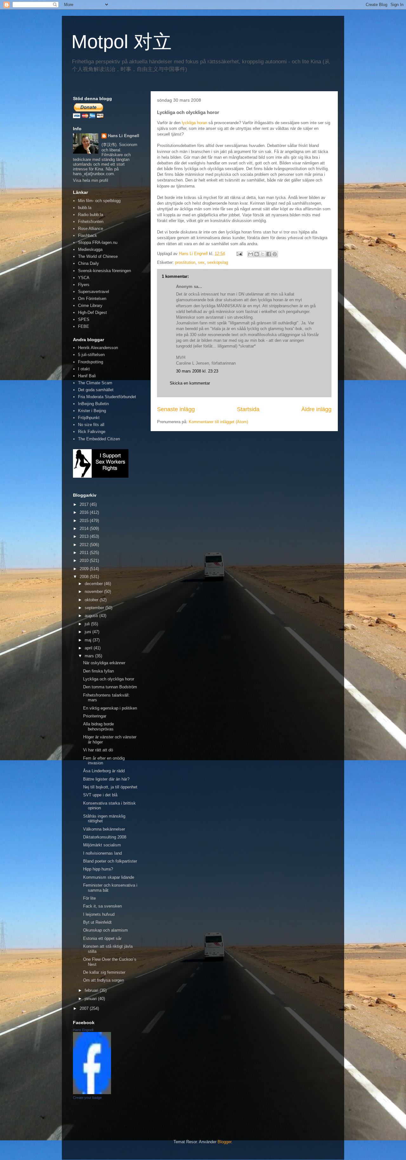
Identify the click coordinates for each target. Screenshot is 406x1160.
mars (90, 655)
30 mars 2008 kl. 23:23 (197, 371)
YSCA (83, 277)
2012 (85, 544)
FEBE (83, 326)
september (95, 607)
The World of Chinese (98, 256)
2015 (85, 520)
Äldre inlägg (316, 409)
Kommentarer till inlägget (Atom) (218, 421)
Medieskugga (90, 249)
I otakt (84, 368)
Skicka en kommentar (190, 383)
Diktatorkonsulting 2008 (104, 837)
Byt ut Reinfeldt (97, 922)
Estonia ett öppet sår (102, 938)
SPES (83, 319)
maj (89, 640)
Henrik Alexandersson (98, 347)
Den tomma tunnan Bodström (110, 687)
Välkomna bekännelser (104, 829)
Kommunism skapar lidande (108, 877)
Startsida (248, 409)
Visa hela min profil (90, 180)
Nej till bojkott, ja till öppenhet (110, 787)
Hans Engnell (83, 1030)
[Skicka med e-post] (250, 254)
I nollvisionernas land (102, 853)
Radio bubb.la (90, 214)
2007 (85, 1008)
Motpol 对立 (121, 41)
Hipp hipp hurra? (98, 869)
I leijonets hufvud (99, 914)
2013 (85, 536)
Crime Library (90, 305)
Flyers (83, 284)
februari (92, 990)
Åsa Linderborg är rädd (104, 770)
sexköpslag (217, 262)
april (89, 648)
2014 (85, 528)
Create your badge (87, 1097)
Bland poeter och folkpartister (110, 861)
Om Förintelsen (92, 298)
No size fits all (91, 424)
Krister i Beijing (92, 410)
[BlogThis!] (256, 254)
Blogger (224, 1141)
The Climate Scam (95, 382)
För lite (89, 898)
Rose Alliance (90, 228)
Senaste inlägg (176, 409)
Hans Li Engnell (123, 135)
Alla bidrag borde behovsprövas (98, 726)
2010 (85, 560)
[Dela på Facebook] (268, 254)
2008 (85, 576)
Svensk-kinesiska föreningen (104, 270)
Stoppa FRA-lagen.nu (97, 242)
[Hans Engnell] (92, 1092)
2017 (85, 504)
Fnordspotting (90, 362)
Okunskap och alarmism (105, 930)
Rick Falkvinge (91, 431)
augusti (92, 615)
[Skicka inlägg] (239, 253)
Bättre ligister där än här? (106, 779)
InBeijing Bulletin (93, 403)
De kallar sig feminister (104, 972)
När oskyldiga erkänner (104, 662)
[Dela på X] (262, 254)
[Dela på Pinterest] (275, 254)
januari (91, 998)
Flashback (87, 235)
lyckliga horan (194, 122)
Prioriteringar (94, 716)
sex (201, 262)
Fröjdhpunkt (89, 417)
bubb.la (84, 207)
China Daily (88, 263)
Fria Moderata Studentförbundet (107, 396)
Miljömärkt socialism (102, 845)
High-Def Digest (92, 312)
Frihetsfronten (90, 221)
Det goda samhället (96, 389)
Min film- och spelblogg (99, 200)
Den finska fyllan (98, 671)
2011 (85, 552)
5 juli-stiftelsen (91, 354)
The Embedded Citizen (99, 439)
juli (88, 623)
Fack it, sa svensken (102, 906)
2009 (85, 568)
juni (88, 631)
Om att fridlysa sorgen (103, 980)
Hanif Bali (87, 375)
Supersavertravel (93, 291)
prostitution (185, 262)
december (94, 583)
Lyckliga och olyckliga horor (108, 679)
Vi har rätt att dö (98, 750)
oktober (92, 599)
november (94, 591)
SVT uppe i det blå (100, 795)
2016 (85, 512)
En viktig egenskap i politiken (110, 708)
